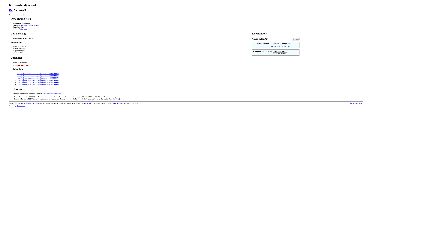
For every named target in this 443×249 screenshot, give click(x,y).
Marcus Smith (21, 106)
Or (11, 10)
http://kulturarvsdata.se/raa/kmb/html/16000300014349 (38, 76)
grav (22, 25)
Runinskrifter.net (22, 5)
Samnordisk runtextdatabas (33, 103)
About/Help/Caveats (356, 103)
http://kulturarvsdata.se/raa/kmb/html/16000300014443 (38, 84)
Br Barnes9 (27, 15)
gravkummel (28, 25)
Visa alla (296, 39)
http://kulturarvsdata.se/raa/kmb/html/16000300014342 (38, 74)
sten (22, 29)
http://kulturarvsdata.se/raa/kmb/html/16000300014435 (38, 82)
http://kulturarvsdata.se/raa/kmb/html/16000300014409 (38, 80)
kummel (36, 25)
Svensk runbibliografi (116, 103)
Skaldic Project (88, 103)
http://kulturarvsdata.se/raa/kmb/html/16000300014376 (38, 78)
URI (117, 99)
